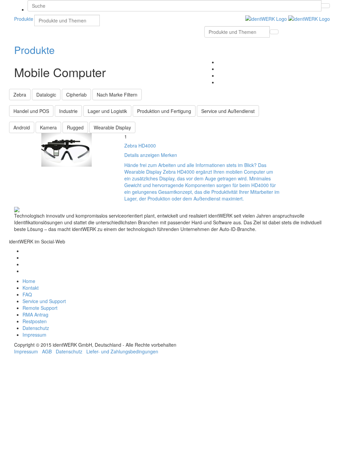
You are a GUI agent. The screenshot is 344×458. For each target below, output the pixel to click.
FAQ (27, 294)
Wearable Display (112, 127)
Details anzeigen (142, 155)
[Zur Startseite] (287, 18)
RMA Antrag (35, 314)
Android (21, 127)
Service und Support (44, 301)
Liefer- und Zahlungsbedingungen (122, 351)
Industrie (68, 111)
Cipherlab (76, 94)
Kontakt (31, 287)
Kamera (48, 127)
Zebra (19, 94)
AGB (47, 351)
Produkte (34, 50)
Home (29, 281)
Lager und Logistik (107, 111)
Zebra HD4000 (140, 145)
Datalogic (46, 94)
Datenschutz (36, 328)
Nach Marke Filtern (117, 94)
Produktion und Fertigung (164, 111)
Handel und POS (31, 111)
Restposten (35, 321)
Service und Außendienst (228, 111)
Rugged (75, 127)
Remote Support (40, 307)
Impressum (34, 334)
